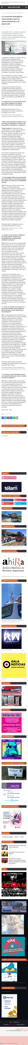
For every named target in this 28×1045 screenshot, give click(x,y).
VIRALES (22, 837)
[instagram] (20, 500)
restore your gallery (15, 1030)
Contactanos (16, 1022)
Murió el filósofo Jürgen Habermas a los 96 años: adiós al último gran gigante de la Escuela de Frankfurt (17, 861)
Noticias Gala (5, 27)
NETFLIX (16, 837)
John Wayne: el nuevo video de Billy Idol (16, 852)
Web (11, 1022)
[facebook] (8, 500)
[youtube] (8, 503)
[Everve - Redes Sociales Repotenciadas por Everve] (9, 1017)
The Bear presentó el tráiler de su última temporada (17, 846)
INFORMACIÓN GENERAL (7, 837)
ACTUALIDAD (7, 12)
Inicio (3, 12)
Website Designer (12, 1024)
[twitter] (20, 503)
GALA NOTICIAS (14, 7)
